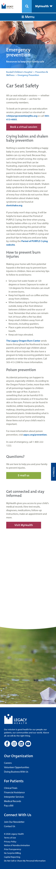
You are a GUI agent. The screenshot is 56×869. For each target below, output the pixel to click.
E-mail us (23, 475)
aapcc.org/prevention (35, 434)
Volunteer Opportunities (16, 767)
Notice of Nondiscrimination (17, 845)
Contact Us (9, 826)
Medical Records (12, 801)
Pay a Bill (8, 805)
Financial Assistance (14, 792)
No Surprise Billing (12, 853)
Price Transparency (12, 849)
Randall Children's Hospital (19, 72)
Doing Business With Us (16, 771)
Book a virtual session (23, 127)
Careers (8, 762)
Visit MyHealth (23, 525)
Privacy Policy (10, 841)
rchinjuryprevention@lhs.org (21, 115)
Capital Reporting (12, 857)
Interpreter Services (14, 796)
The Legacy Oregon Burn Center (23, 340)
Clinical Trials (10, 787)
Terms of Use (10, 837)
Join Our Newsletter (14, 821)
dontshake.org (14, 205)
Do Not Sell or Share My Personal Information (25, 860)
